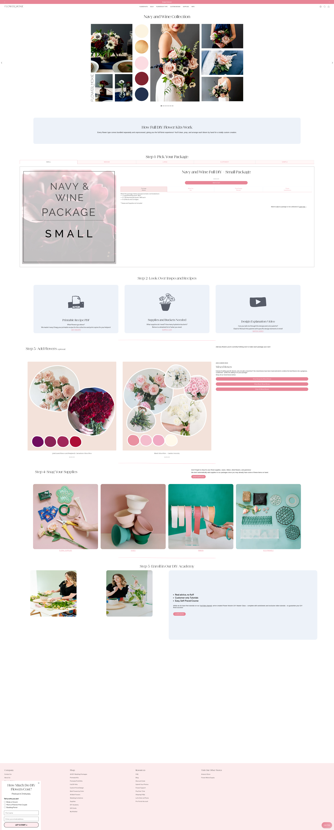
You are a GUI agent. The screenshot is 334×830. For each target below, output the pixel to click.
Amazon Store (205, 774)
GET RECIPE (76, 330)
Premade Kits (74, 777)
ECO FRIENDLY (268, 550)
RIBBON (201, 550)
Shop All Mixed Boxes (262, 389)
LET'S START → (21, 825)
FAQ (137, 774)
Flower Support (141, 788)
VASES (133, 550)
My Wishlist (73, 811)
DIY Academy (74, 805)
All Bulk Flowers (75, 794)
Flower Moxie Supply (208, 777)
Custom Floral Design (77, 788)
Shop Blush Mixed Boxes (262, 384)
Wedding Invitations (76, 798)
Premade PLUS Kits (76, 781)
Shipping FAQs (140, 794)
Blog (137, 777)
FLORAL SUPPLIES (65, 550)
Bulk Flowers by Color (77, 791)
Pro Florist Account (142, 801)
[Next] (329, 2)
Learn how (302, 207)
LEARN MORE (179, 614)
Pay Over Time (140, 791)
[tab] (48, 162)
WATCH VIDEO (258, 331)
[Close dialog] (38, 783)
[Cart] (329, 6)
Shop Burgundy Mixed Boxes (262, 379)
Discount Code (140, 781)
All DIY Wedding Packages (78, 774)
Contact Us (7, 774)
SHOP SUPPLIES (198, 476)
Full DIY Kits (74, 784)
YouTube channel (206, 606)
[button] (143, 6)
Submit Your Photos (142, 784)
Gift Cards (73, 808)
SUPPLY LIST (167, 330)
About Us (7, 777)
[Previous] (5, 2)
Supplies (72, 801)
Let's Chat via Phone (142, 798)
